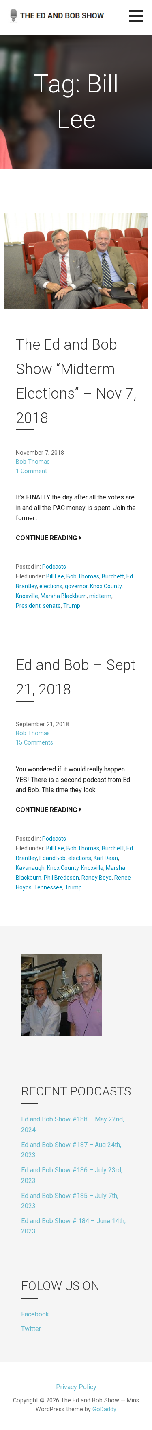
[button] (140, 20)
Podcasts (54, 566)
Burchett (113, 576)
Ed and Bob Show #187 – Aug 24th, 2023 (71, 1150)
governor (76, 586)
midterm (100, 596)
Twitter (31, 1329)
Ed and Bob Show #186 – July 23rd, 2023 (71, 1175)
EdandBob (52, 858)
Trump (71, 605)
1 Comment (31, 471)
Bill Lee (55, 576)
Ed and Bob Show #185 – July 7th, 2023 (69, 1201)
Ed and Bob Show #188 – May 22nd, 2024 (72, 1124)
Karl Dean (106, 858)
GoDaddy (104, 1409)
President (28, 605)
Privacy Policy (76, 1387)
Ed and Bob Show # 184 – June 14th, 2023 (73, 1226)
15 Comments (34, 742)
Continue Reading (46, 538)
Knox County (106, 586)
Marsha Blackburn (64, 596)
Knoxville (27, 596)
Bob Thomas (33, 461)
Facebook (35, 1314)
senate (52, 605)
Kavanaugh (30, 868)
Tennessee (48, 887)
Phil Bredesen (61, 877)
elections (50, 586)
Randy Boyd (96, 877)
